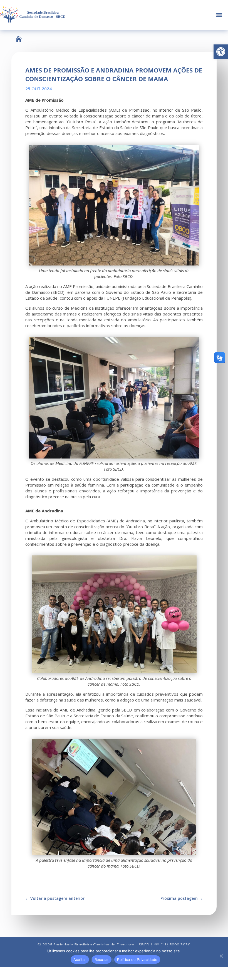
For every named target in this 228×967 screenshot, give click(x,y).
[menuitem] (18, 39)
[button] (221, 51)
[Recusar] (221, 956)
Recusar (102, 959)
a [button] (219, 15)
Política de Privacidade (137, 959)
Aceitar (79, 959)
